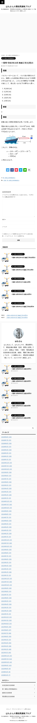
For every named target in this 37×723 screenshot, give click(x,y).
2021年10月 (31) (6, 623)
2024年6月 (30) (6, 521)
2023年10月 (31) (6, 546)
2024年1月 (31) (6, 537)
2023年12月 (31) (6, 540)
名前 (4, 219)
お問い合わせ (27, 709)
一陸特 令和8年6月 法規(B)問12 (21, 369)
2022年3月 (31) (6, 607)
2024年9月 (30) (6, 511)
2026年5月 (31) (6, 447)
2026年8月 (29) (6, 437)
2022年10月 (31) (6, 585)
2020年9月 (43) (6, 665)
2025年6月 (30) (6, 482)
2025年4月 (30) (6, 488)
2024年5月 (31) (6, 524)
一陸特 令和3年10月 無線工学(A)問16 (17, 317)
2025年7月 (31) (6, 479)
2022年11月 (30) (6, 582)
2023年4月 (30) (6, 566)
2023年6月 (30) (6, 559)
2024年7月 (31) (6, 517)
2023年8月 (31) (6, 553)
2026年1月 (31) (6, 459)
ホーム (8, 709)
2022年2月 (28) (6, 611)
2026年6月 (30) (6, 443)
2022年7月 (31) (6, 595)
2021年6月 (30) (6, 636)
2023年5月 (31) (6, 562)
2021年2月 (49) (6, 649)
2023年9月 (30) (6, 549)
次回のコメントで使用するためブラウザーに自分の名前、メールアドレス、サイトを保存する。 (17, 235)
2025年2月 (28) (6, 495)
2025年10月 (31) (6, 469)
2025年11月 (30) (6, 466)
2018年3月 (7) (5, 675)
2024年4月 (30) (6, 527)
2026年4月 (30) (6, 450)
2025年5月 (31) (6, 485)
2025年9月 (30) (6, 472)
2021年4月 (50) (6, 643)
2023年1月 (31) (6, 575)
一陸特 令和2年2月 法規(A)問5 (20, 282)
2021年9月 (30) (6, 627)
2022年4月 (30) (6, 604)
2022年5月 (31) (6, 601)
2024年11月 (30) (6, 504)
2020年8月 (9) (6, 669)
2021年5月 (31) (6, 640)
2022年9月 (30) (6, 588)
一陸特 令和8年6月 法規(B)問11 (21, 381)
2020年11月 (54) (6, 659)
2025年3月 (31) (6, 492)
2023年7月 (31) (6, 556)
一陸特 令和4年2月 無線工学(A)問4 (22, 270)
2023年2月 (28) (6, 572)
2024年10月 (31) (6, 508)
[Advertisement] (18, 33)
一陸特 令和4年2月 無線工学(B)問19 (22, 306)
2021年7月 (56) (6, 633)
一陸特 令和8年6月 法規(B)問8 (21, 418)
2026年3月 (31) (6, 453)
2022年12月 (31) (6, 578)
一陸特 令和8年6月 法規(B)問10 (21, 393)
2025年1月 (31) (6, 498)
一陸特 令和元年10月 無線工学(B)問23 (23, 257)
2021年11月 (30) (6, 620)
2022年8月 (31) (6, 591)
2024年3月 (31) (6, 530)
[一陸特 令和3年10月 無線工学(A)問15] (20, 170)
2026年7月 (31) (6, 440)
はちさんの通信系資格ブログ (18, 6)
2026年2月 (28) (6, 456)
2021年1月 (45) (6, 652)
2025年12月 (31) (6, 463)
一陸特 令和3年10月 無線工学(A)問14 (17, 315)
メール (4, 226)
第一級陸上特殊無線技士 (9, 177)
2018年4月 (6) (5, 672)
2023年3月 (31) (6, 569)
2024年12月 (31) (6, 501)
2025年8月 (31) (6, 475)
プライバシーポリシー (17, 709)
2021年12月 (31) (6, 617)
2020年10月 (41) (6, 662)
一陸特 (4, 180)
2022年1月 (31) (6, 614)
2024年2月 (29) (6, 533)
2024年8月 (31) (6, 514)
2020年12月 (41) (6, 656)
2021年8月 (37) (6, 630)
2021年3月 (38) (6, 646)
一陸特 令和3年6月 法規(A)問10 (21, 294)
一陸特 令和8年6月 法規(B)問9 (21, 406)
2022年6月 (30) (6, 598)
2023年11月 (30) (6, 543)
